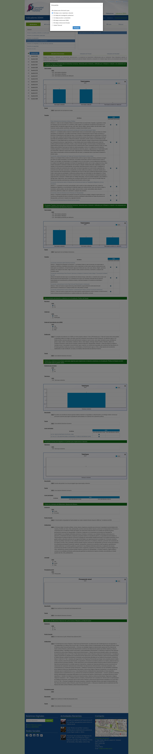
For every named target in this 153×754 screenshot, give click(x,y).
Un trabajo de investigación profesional (63, 15)
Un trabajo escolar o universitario (62, 18)
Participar (76, 28)
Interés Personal (58, 25)
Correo (119, 1)
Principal (111, 1)
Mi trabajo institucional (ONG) (61, 20)
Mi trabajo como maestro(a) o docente (63, 13)
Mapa (125, 1)
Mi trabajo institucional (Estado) (62, 23)
